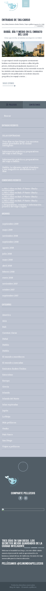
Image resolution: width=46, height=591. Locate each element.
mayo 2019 (7, 230)
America (6, 315)
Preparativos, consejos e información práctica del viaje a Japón (21, 205)
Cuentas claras (9, 333)
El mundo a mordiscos (13, 357)
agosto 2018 (8, 248)
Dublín (5, 345)
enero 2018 (7, 277)
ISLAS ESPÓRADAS (11, 135)
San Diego (7, 440)
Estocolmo (7, 374)
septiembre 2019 (10, 224)
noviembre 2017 (10, 283)
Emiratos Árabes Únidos (16, 24)
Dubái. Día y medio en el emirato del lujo (23, 33)
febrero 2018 (8, 271)
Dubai (7, 24)
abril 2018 (7, 265)
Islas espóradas (10, 404)
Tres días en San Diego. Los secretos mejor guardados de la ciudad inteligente (20, 143)
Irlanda (6, 392)
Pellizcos (13, 104)
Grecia (5, 386)
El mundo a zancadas (12, 363)
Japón (5, 410)
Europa (5, 380)
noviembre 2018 (10, 236)
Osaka (5, 428)
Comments (40, 26)
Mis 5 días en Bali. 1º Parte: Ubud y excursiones (19, 189)
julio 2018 (7, 254)
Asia (3, 24)
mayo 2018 (7, 260)
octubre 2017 (8, 289)
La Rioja (6, 416)
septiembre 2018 (10, 242)
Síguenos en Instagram (24, 574)
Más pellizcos (9, 422)
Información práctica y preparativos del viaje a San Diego (20, 152)
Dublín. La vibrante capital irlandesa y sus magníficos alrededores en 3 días (20, 169)
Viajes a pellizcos (30, 24)
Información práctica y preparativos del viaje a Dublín (20, 160)
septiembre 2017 (10, 295)
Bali (4, 327)
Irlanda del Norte (10, 398)
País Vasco (7, 434)
